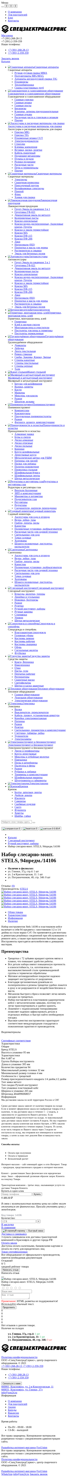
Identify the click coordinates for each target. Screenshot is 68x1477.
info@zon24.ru (9, 1392)
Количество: (8, 1218)
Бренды (12, 1410)
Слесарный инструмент (21, 840)
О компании (15, 11)
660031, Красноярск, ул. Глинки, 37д (22, 1389)
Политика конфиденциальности (19, 1357)
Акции (12, 1407)
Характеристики (17, 915)
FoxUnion (41, 1447)
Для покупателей (17, 14)
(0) (13, 885)
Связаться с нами (11, 1383)
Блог (10, 17)
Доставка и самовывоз (14, 1234)
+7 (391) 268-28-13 (18, 50)
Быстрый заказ (35, 1230)
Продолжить (9, 1307)
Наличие (13, 921)
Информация (15, 918)
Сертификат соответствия (16, 1040)
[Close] (2, 1276)
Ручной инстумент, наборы (23, 843)
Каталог (5, 61)
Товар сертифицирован (14, 1251)
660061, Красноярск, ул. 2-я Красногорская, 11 (27, 1386)
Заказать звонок (10, 58)
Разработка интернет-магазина (18, 1447)
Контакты (13, 20)
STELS (24, 888)
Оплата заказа (9, 1242)
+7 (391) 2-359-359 (18, 52)
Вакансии (13, 1413)
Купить (37, 1194)
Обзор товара (15, 912)
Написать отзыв (10, 1270)
